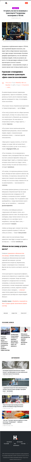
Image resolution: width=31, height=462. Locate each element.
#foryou (24, 82)
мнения (6, 313)
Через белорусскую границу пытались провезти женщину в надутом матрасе (13, 405)
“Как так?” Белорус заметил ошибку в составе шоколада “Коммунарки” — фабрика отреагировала (15, 422)
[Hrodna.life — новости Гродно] (6, 3)
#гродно (8, 85)
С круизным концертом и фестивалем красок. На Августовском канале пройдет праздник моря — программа (15, 389)
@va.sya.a (8, 82)
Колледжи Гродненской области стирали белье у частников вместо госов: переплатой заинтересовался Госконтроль (15, 372)
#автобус (18, 82)
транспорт (24, 313)
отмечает (22, 290)
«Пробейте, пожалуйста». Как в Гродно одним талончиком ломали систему (15, 303)
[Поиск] (21, 3)
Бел (26, 3)
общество (15, 8)
